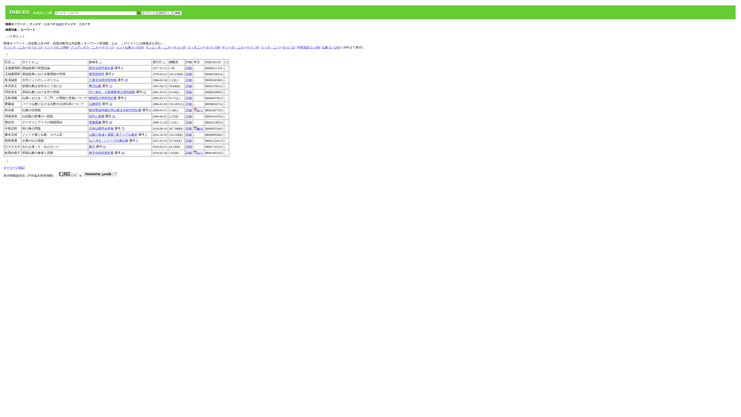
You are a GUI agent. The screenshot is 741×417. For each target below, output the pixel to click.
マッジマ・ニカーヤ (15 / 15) (22, 47)
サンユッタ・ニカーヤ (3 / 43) (165, 47)
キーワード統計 (14, 167)
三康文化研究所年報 (103, 80)
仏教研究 (95, 104)
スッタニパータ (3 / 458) (204, 47)
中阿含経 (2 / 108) (308, 47)
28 (110, 122)
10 (113, 116)
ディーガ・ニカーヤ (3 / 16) (240, 47)
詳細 (189, 68)
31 (104, 146)
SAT (60, 24)
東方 (92, 146)
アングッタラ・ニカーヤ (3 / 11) (92, 47)
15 (110, 86)
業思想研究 (96, 74)
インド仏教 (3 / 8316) (130, 47)
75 (122, 128)
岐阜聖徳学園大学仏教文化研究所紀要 (115, 110)
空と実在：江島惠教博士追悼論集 (112, 92)
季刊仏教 (95, 86)
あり (200, 110)
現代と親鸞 (96, 116)
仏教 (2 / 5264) (331, 47)
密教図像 (95, 122)
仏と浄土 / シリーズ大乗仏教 (108, 140)
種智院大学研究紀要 (103, 98)
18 (126, 80)
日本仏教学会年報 (101, 128)
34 (110, 104)
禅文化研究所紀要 (101, 68)
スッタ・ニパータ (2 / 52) (278, 47)
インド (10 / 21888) (56, 47)
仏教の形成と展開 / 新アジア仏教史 (113, 134)
